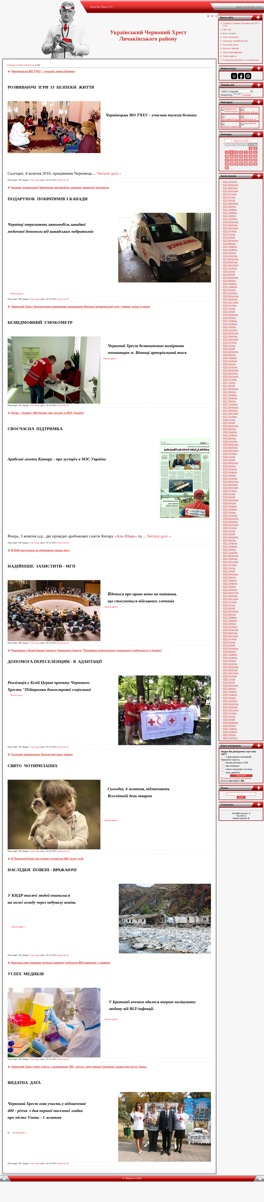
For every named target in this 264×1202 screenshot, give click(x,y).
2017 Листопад (230, 413)
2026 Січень (229, 716)
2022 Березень (230, 574)
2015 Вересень (230, 333)
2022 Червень (230, 583)
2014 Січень (229, 271)
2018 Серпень (230, 441)
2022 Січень (229, 568)
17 (227, 160)
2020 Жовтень (230, 521)
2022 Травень (230, 580)
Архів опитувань (242, 778)
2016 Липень (229, 364)
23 (255, 160)
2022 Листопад (230, 599)
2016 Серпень (230, 367)
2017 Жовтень (230, 410)
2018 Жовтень (230, 447)
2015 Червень (230, 324)
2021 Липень (229, 549)
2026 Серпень (230, 738)
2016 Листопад (230, 376)
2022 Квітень (229, 577)
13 (241, 156)
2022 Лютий (229, 571)
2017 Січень (229, 382)
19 (236, 160)
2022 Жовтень (230, 596)
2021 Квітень (229, 540)
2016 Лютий (229, 348)
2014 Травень (230, 283)
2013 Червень (230, 249)
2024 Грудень (230, 676)
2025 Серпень (230, 701)
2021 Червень (230, 546)
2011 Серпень (230, 181)
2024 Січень (229, 642)
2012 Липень (229, 215)
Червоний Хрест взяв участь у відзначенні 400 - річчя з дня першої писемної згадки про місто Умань (79, 1066)
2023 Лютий (229, 608)
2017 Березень (230, 388)
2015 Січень (229, 308)
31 (227, 168)
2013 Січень (229, 234)
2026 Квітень (229, 725)
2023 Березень (230, 611)
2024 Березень (230, 648)
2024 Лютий (229, 645)
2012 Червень (230, 212)
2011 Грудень (230, 194)
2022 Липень (229, 586)
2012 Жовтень (230, 225)
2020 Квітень (229, 503)
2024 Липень (229, 660)
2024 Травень (230, 654)
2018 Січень (229, 419)
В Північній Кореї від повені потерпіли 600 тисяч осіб (47, 858)
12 (236, 156)
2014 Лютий (229, 274)
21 (246, 160)
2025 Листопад (230, 710)
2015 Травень (230, 321)
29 (250, 164)
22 (250, 160)
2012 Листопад (230, 228)
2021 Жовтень (230, 558)
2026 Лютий (229, 719)
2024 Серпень (230, 663)
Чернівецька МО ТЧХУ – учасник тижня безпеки (43, 71)
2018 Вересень (230, 444)
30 (255, 164)
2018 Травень (230, 432)
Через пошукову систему (239, 769)
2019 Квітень (229, 466)
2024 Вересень (230, 667)
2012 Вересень (230, 222)
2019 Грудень (230, 490)
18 (231, 160)
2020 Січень (229, 494)
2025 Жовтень (230, 707)
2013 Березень (230, 240)
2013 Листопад (230, 265)
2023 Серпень (230, 626)
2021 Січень (229, 531)
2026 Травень (230, 728)
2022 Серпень (230, 589)
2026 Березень (230, 722)
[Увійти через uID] (234, 76)
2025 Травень (230, 691)
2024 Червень (230, 657)
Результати (226, 778)
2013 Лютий (229, 237)
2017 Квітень (229, 392)
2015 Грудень (230, 342)
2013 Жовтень (230, 262)
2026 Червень (230, 731)
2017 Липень (229, 401)
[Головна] (208, 16)
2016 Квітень (229, 354)
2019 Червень (230, 472)
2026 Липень (229, 735)
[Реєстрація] (212, 16)
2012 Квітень (229, 206)
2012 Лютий (229, 200)
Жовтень (30, 65)
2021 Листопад (230, 562)
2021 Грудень (230, 565)
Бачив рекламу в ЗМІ (237, 762)
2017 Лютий (229, 385)
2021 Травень (230, 543)
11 (231, 156)
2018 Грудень (230, 453)
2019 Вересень (230, 481)
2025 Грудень (230, 713)
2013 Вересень (230, 259)
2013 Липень (229, 253)
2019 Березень (230, 463)
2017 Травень (230, 395)
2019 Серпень (230, 478)
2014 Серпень (230, 293)
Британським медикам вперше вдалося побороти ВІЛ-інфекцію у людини (60, 962)
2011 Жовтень (230, 188)
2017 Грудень (230, 416)
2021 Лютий (229, 534)
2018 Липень (229, 438)
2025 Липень (229, 697)
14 (246, 156)
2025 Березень (230, 685)
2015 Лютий (229, 311)
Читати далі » (109, 173)
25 (231, 164)
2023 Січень (229, 605)
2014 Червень (230, 287)
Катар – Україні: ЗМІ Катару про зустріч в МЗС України (47, 412)
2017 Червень (230, 398)
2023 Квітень (229, 614)
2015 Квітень (229, 317)
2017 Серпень (230, 404)
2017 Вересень (230, 407)
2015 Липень (229, 327)
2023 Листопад (230, 636)
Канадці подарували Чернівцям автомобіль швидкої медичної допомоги (60, 187)
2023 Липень (229, 623)
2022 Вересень (230, 592)
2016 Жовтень (230, 373)
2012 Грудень (230, 231)
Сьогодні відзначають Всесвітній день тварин (42, 754)
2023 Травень (230, 617)
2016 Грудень (230, 379)
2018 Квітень (229, 429)
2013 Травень (230, 246)
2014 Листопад (230, 302)
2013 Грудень (230, 268)
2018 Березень (230, 426)
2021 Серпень (230, 552)
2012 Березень (230, 203)
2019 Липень (229, 475)
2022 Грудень (230, 602)
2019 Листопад (230, 487)
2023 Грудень (230, 639)
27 (241, 164)
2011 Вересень (230, 185)
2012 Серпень (230, 219)
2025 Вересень (230, 704)
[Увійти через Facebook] (241, 76)
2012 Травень (230, 209)
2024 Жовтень (230, 670)
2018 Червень (230, 435)
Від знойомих (232, 766)
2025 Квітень (229, 688)
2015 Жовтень (230, 336)
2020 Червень (230, 509)
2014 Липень (229, 290)
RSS (110, 7)
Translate (246, 95)
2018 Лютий (229, 422)
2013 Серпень (230, 256)
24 (227, 164)
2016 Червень (230, 361)
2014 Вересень (230, 296)
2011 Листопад (230, 191)
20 (241, 160)
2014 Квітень (229, 280)
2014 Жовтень (230, 299)
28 (246, 164)
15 (250, 156)
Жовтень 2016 (241, 141)
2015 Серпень (230, 330)
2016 (20, 65)
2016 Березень (230, 351)
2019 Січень (229, 456)
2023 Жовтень (230, 633)
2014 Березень (230, 277)
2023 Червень (230, 620)
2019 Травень (230, 469)
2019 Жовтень (230, 484)
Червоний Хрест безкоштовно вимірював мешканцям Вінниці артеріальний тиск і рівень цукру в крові (80, 306)
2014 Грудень (230, 305)
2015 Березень (230, 314)
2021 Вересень (230, 555)
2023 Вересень (230, 630)
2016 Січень (229, 345)
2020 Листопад (230, 524)
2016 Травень (230, 358)
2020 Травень (230, 506)
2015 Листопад (230, 339)
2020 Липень (229, 512)
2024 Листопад (230, 673)
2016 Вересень (230, 370)
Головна (11, 65)
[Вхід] (216, 16)
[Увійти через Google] (248, 76)
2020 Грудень (230, 528)
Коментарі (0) (63, 180)
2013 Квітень (229, 243)
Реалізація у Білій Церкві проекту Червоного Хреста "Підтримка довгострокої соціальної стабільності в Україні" (86, 650)
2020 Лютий (229, 497)
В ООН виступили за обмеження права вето (40, 550)
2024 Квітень (229, 651)
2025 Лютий (229, 682)
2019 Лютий (229, 460)
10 (227, 156)
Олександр (34, 180)
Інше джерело (233, 772)
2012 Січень (229, 197)
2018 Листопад (230, 450)
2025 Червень (230, 694)
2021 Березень (230, 537)
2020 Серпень (230, 515)
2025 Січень (229, 679)
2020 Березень (230, 500)
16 (255, 156)
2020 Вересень (230, 518)
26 (236, 164)
